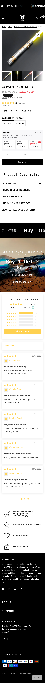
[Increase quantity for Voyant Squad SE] (11, 155)
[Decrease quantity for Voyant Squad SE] (4, 155)
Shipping (5, 98)
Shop (10, 27)
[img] (10, 356)
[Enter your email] (40, 639)
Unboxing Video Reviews (16, 203)
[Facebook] (4, 589)
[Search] (38, 18)
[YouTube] (16, 589)
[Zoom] (38, 35)
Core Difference (12, 197)
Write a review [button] (22, 331)
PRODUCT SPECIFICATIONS (16, 190)
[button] (8, 103)
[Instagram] (10, 589)
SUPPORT (8, 611)
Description (9, 183)
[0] (41, 18)
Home (4, 27)
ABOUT (6, 602)
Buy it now (22, 162)
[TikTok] (22, 589)
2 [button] (21, 499)
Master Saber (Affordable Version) (25, 27)
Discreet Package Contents (19, 210)
